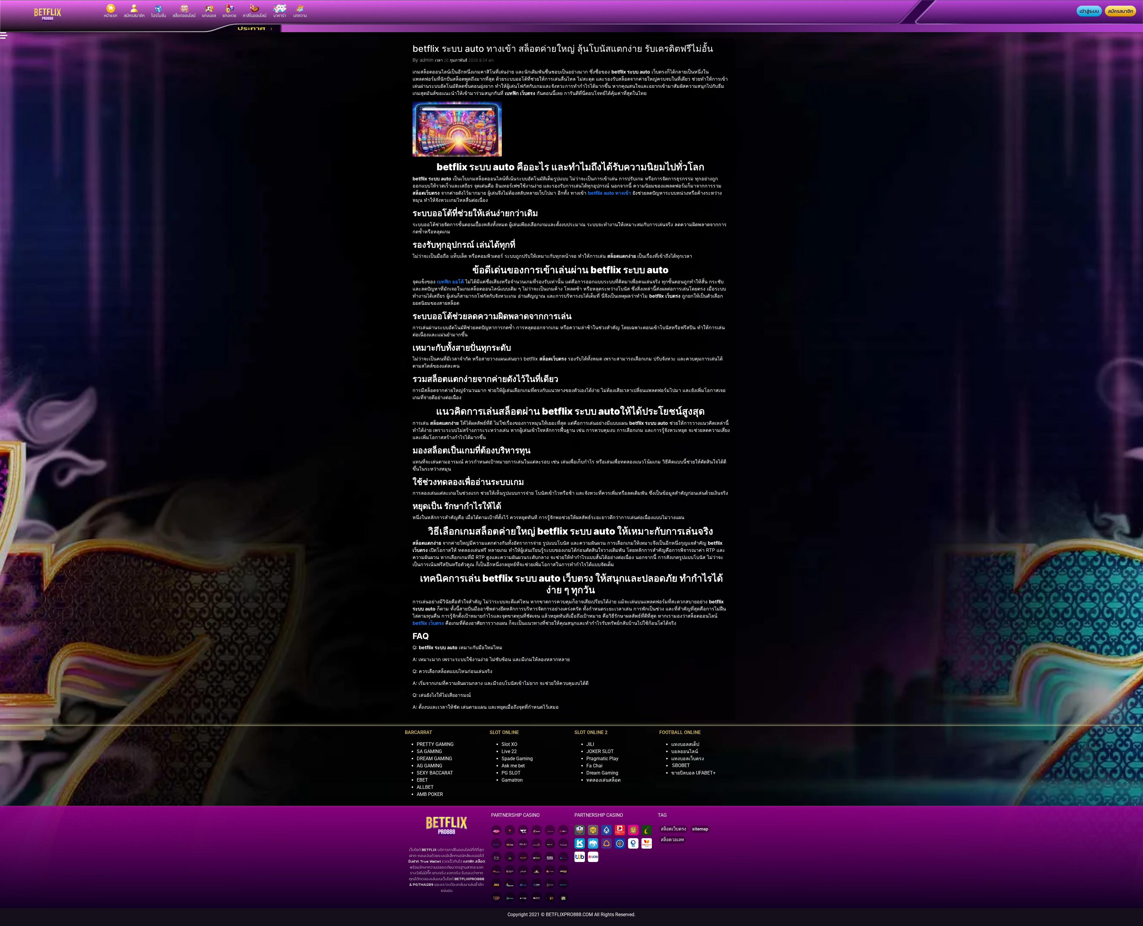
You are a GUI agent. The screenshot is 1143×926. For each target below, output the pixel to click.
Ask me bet (513, 766)
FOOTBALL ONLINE (680, 732)
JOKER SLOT (600, 751)
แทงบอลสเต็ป (685, 744)
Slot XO (509, 744)
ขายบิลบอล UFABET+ (693, 773)
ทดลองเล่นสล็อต (603, 780)
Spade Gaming (517, 758)
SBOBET (681, 766)
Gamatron (512, 780)
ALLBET (425, 787)
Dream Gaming (602, 773)
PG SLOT (511, 773)
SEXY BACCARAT (435, 773)
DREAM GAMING (434, 758)
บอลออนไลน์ (684, 751)
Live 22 (509, 751)
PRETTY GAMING (435, 744)
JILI (590, 744)
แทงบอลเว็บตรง (687, 758)
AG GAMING (429, 766)
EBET (422, 780)
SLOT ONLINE (504, 732)
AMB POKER (430, 794)
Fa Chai (594, 766)
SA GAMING (429, 751)
